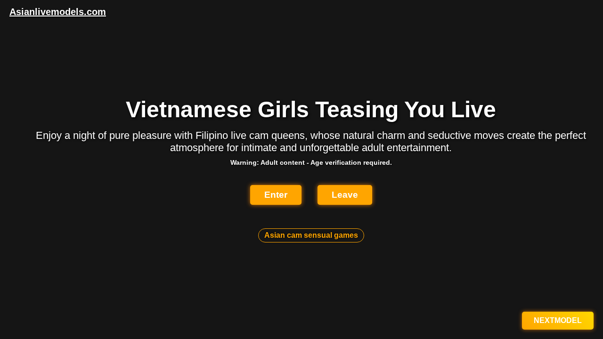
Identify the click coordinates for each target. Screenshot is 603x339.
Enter (275, 195)
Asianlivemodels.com (57, 12)
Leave (345, 195)
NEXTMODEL (558, 320)
